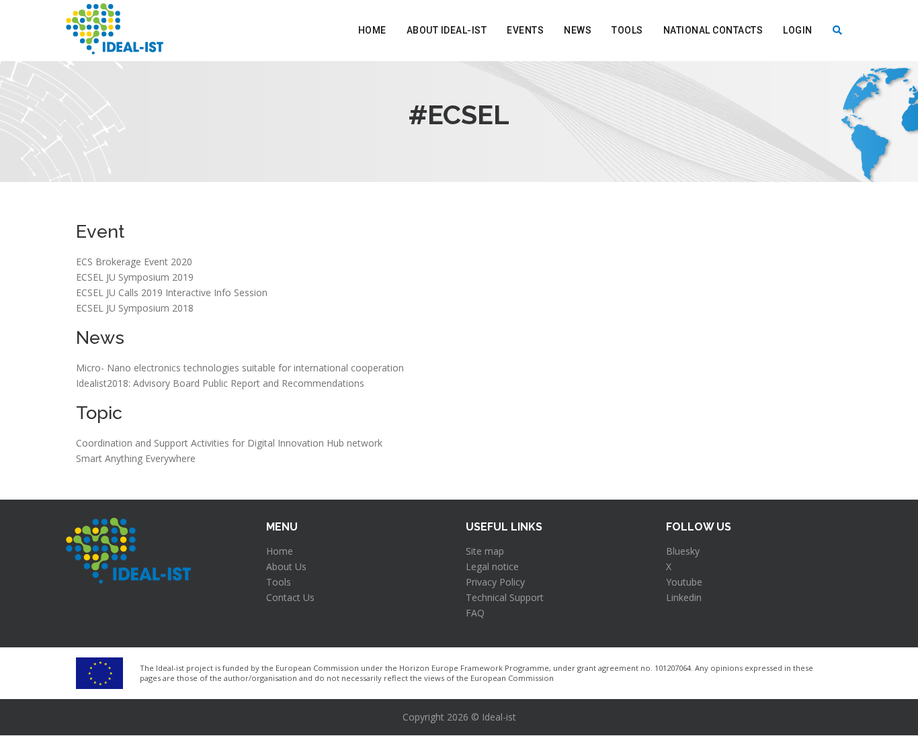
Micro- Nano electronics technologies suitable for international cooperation (240, 367)
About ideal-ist (447, 30)
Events (525, 30)
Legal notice (492, 566)
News (577, 30)
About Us (286, 566)
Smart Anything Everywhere (136, 458)
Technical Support (505, 597)
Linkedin (684, 597)
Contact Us (290, 597)
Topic (99, 412)
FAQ (475, 612)
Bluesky (683, 551)
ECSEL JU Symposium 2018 (135, 308)
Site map (485, 551)
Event (100, 231)
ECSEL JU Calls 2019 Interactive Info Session (171, 292)
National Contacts (713, 30)
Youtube (684, 582)
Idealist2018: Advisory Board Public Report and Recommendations (220, 383)
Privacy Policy (495, 582)
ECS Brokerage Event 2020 (134, 261)
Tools (627, 30)
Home (372, 30)
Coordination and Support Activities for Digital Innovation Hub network (229, 442)
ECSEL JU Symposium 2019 (135, 277)
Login (797, 30)
